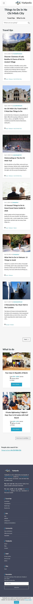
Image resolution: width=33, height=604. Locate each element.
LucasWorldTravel (17, 105)
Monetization (7, 503)
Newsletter (6, 535)
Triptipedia (26, 3)
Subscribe (16, 587)
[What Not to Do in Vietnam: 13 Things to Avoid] (16, 243)
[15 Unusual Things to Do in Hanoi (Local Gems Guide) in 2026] (16, 191)
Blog (5, 546)
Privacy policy (7, 556)
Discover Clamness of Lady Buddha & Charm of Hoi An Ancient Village (14, 59)
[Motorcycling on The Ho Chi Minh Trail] (16, 144)
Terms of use (7, 558)
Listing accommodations (9, 523)
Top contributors (8, 531)
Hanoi (15, 228)
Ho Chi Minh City (18, 79)
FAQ (5, 516)
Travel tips (11, 18)
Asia (7, 79)
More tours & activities (22, 438)
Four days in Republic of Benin (16, 373)
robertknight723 (17, 155)
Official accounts (8, 533)
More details (15, 384)
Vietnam (11, 79)
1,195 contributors (23, 476)
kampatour (15, 202)
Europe (7, 324)
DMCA (5, 560)
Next (25, 339)
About (5, 543)
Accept (16, 602)
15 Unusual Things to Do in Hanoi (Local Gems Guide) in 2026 (14, 208)
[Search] (28, 23)
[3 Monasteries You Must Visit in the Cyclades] (16, 290)
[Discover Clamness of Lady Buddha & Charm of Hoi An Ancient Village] (16, 42)
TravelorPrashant (17, 53)
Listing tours (7, 520)
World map (7, 505)
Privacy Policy (28, 599)
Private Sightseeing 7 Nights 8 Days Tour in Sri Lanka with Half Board (16, 415)
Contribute (6, 501)
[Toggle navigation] (3, 3)
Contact (6, 548)
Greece (12, 324)
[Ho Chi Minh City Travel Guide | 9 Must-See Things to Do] (16, 94)
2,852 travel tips (8, 476)
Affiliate (6, 518)
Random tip (7, 508)
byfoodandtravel (17, 302)
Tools (5, 569)
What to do (21, 18)
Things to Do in (11, 450)
